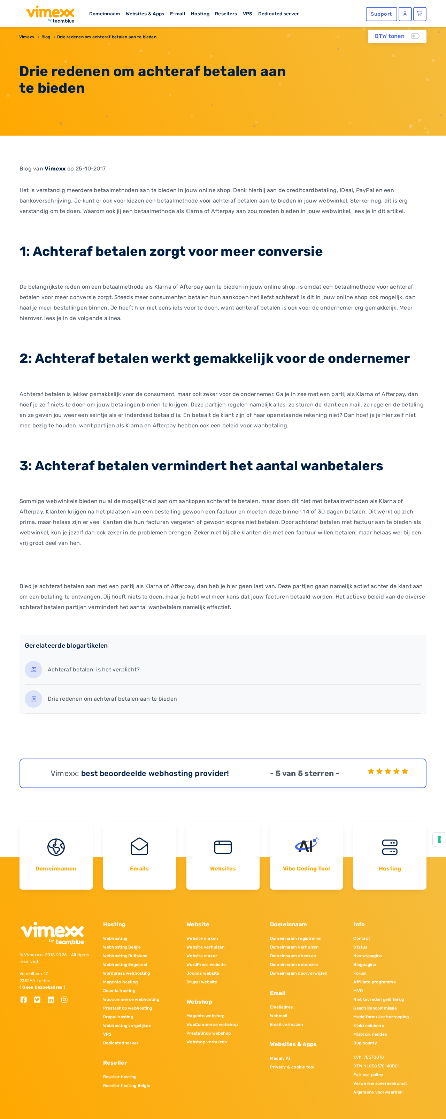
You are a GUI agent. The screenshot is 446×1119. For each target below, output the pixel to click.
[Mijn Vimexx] (405, 14)
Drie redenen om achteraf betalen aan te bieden (106, 37)
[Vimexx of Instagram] (66, 1000)
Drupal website (201, 982)
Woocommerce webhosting (131, 999)
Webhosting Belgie (122, 947)
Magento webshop (205, 1015)
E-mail (177, 13)
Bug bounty (365, 1043)
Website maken (202, 938)
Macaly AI (280, 1058)
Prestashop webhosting (127, 1008)
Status (360, 947)
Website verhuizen (205, 947)
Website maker (201, 955)
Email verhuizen (286, 1024)
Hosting (200, 13)
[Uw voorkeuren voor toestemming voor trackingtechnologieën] (439, 839)
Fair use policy (368, 1074)
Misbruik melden (370, 1034)
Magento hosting (120, 982)
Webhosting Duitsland (125, 955)
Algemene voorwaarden (377, 1092)
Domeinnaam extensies (294, 964)
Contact (361, 938)
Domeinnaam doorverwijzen (299, 973)
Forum (360, 973)
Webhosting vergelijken (127, 1025)
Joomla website (202, 973)
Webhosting (115, 938)
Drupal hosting (118, 1016)
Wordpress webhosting (126, 973)
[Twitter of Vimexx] (40, 1000)
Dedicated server (278, 13)
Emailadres (281, 1007)
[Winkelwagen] (419, 14)
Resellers (226, 13)
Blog (46, 37)
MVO (358, 990)
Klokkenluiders (368, 1025)
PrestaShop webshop (208, 1033)
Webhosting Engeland (125, 964)
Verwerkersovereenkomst (380, 1083)
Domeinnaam (104, 13)
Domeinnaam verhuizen (294, 947)
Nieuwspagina (367, 955)
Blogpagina (364, 964)
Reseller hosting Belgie (127, 1085)
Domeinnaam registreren (295, 938)
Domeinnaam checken (293, 955)
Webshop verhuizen (206, 1042)
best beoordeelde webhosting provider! (155, 773)
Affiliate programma (374, 982)
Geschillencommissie (375, 1008)
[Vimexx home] (47, 12)
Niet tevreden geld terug (378, 999)
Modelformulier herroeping (381, 1016)
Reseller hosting (120, 1076)
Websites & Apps (145, 13)
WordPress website (206, 964)
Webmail (278, 1015)
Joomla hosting (119, 990)
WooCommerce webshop (212, 1024)
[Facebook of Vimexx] (26, 1000)
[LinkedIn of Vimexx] (53, 1000)
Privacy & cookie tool (292, 1067)
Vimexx (26, 37)
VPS (248, 13)
